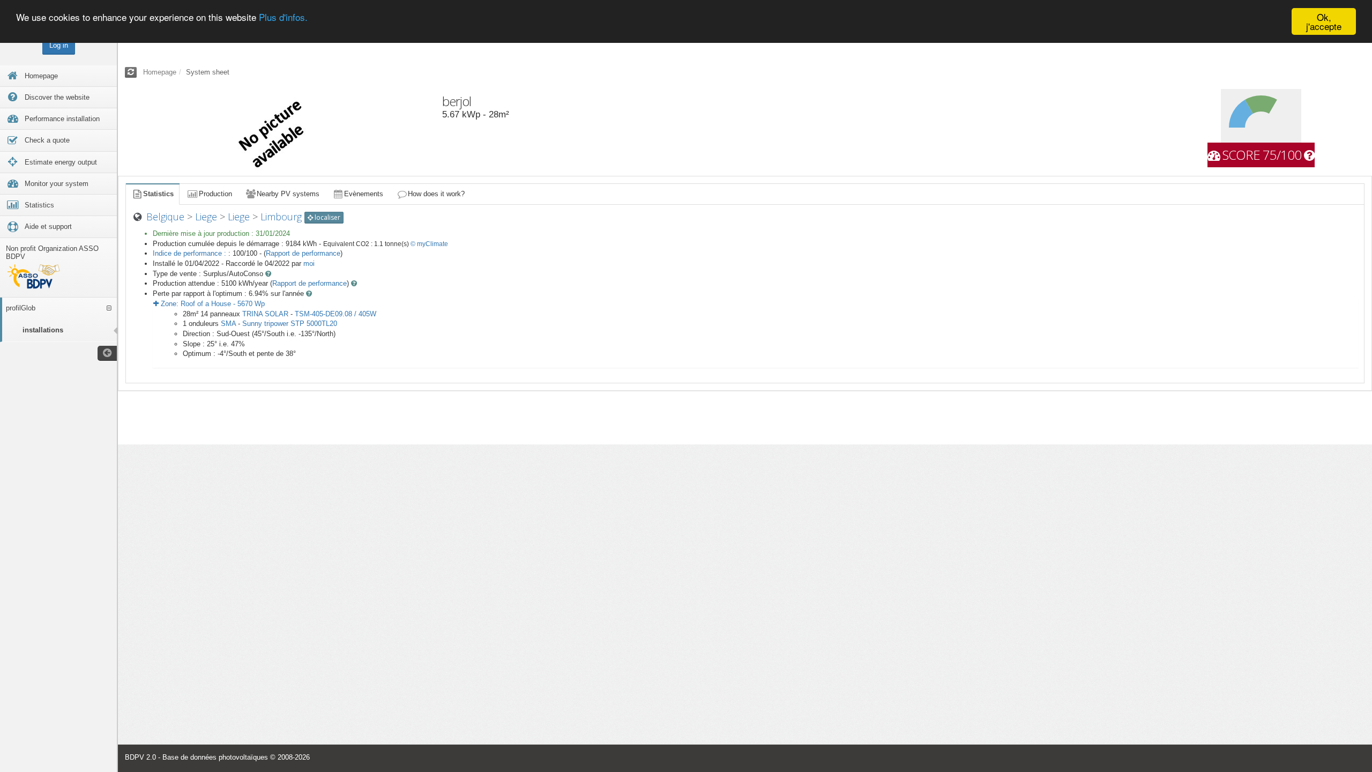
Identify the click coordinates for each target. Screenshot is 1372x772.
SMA (228, 324)
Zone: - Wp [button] (212, 304)
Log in (58, 45)
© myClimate (429, 244)
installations (43, 330)
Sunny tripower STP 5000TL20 (289, 324)
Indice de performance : (190, 253)
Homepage (159, 72)
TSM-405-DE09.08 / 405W (335, 314)
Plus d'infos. (283, 17)
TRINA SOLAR (265, 314)
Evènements (363, 194)
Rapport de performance (303, 253)
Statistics (158, 194)
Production (215, 194)
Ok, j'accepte (1323, 21)
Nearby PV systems (288, 194)
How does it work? (436, 194)
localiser (326, 217)
